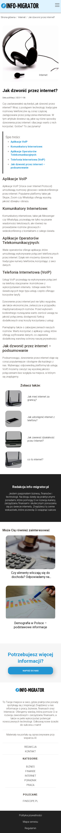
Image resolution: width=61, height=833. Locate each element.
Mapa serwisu (30, 821)
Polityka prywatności (30, 815)
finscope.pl (30, 801)
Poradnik (30, 780)
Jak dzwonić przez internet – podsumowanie (28, 166)
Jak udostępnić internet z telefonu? (41, 419)
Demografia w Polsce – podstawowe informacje (30, 625)
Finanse (30, 771)
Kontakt (30, 751)
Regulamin (30, 828)
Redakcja (30, 746)
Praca (30, 785)
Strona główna (8, 17)
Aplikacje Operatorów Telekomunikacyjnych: (24, 153)
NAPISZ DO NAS (30, 671)
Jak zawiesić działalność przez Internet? (40, 439)
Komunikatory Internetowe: (27, 146)
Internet (22, 17)
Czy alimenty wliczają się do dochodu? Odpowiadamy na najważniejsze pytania (30, 575)
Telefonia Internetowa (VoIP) (28, 159)
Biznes (30, 766)
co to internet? (35, 459)
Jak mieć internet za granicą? (38, 398)
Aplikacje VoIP (19, 141)
